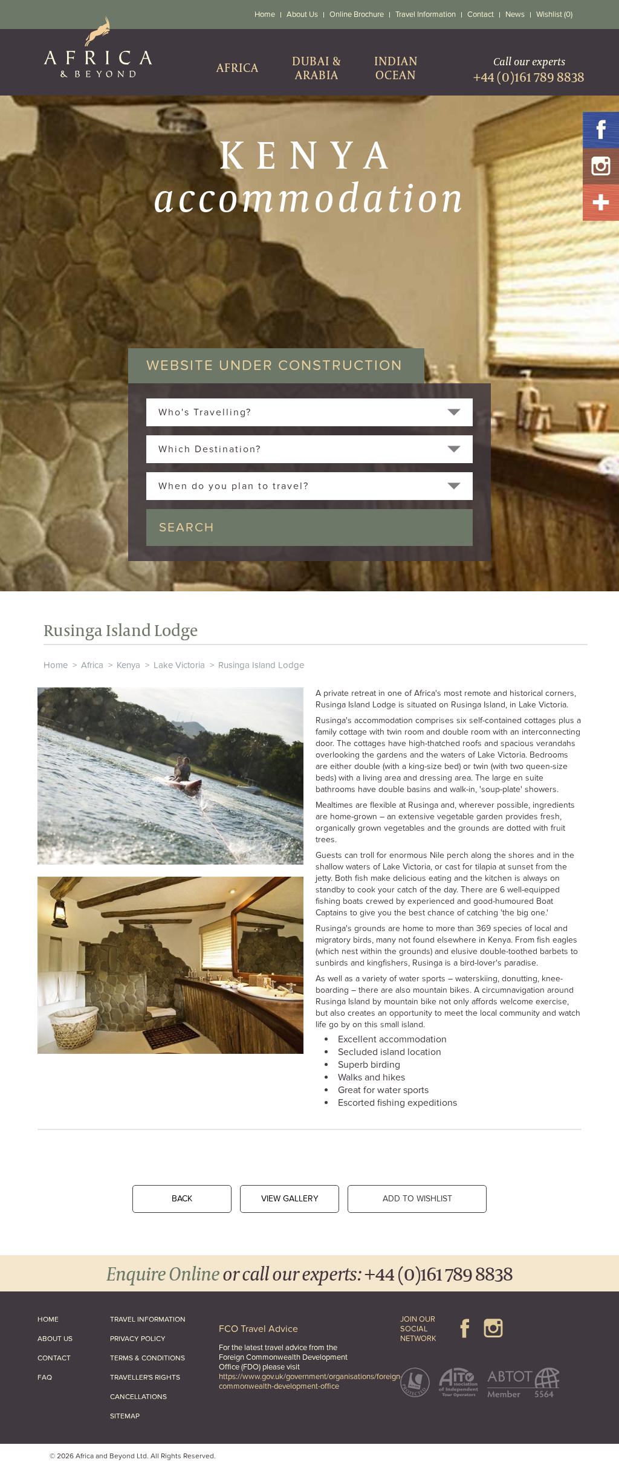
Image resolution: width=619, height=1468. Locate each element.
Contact (480, 14)
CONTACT (54, 1358)
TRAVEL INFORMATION (148, 1319)
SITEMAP (125, 1416)
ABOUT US (55, 1338)
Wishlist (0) (554, 14)
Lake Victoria (179, 665)
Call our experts (529, 69)
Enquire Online (162, 1273)
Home (264, 14)
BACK (182, 1199)
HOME (48, 1319)
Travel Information (425, 14)
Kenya (128, 665)
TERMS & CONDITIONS (147, 1358)
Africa (92, 665)
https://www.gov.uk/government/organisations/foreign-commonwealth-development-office (311, 1381)
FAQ (44, 1377)
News (515, 14)
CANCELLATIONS (138, 1396)
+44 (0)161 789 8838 (439, 1273)
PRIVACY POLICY (138, 1338)
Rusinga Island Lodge (261, 665)
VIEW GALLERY (290, 1199)
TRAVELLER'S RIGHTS (145, 1377)
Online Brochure (356, 14)
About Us (302, 14)
